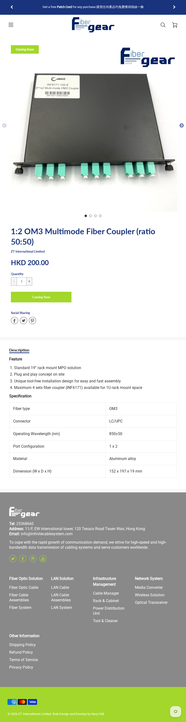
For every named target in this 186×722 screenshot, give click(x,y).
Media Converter (149, 587)
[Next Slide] (181, 125)
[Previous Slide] (4, 125)
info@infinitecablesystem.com (47, 534)
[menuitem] (26, 587)
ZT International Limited (28, 251)
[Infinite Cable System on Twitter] (12, 560)
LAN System (61, 607)
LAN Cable (60, 587)
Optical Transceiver (151, 602)
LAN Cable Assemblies (61, 597)
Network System (149, 578)
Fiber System (20, 607)
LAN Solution (62, 578)
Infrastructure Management (104, 581)
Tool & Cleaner (105, 621)
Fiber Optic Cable (23, 587)
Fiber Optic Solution (26, 578)
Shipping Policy (22, 644)
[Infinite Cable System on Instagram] (33, 560)
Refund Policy (21, 652)
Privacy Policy (21, 667)
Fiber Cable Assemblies (19, 597)
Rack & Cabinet (106, 600)
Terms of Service (23, 659)
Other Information (24, 636)
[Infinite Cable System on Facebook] (22, 560)
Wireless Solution (149, 595)
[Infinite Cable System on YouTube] (42, 560)
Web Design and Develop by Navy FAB (78, 714)
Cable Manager (106, 593)
